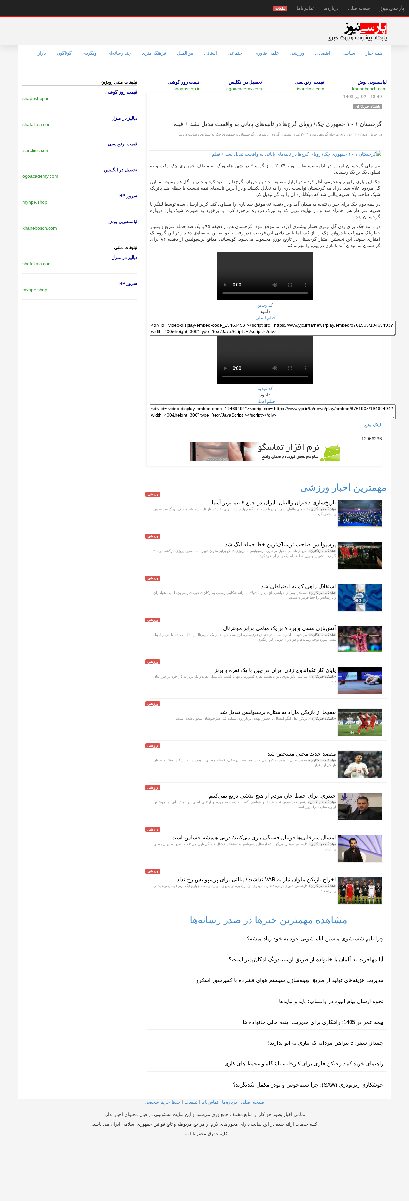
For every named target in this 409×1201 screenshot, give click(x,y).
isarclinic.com (310, 88)
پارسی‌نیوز (392, 8)
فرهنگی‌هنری (154, 53)
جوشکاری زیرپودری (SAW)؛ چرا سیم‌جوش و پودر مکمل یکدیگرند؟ (308, 1085)
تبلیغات (190, 1101)
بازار (42, 53)
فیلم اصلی (265, 317)
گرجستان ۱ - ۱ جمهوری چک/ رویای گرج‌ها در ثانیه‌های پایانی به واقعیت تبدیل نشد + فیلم (277, 124)
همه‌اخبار (374, 53)
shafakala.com (37, 124)
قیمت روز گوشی (184, 82)
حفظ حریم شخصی (163, 1101)
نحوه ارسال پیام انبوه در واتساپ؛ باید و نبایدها (331, 1001)
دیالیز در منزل (124, 118)
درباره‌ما (330, 8)
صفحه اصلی (252, 1101)
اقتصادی (322, 53)
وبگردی (89, 53)
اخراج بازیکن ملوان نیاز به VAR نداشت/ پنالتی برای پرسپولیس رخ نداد (256, 880)
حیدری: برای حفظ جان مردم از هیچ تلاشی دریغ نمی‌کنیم (272, 796)
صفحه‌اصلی (359, 8)
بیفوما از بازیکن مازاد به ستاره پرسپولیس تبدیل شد (278, 712)
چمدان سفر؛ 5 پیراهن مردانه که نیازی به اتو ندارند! (325, 1043)
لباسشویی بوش (372, 82)
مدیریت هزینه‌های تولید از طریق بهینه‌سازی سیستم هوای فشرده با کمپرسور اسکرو (289, 980)
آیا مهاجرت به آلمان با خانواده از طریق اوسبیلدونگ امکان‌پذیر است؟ (306, 959)
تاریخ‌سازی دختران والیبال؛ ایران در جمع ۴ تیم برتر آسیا (274, 503)
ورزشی (297, 53)
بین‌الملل (185, 53)
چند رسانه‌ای (119, 53)
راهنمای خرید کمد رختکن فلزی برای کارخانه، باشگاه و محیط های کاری (303, 1064)
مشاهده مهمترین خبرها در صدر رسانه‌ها (268, 920)
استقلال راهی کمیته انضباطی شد (298, 586)
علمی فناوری (266, 53)
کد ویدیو (265, 305)
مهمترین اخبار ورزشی (343, 487)
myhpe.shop (34, 202)
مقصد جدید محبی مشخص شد (301, 754)
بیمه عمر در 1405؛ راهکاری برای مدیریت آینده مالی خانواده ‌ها (313, 1022)
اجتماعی (235, 53)
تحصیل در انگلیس (245, 82)
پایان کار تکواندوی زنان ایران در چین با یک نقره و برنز (275, 670)
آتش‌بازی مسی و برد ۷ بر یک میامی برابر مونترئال (279, 628)
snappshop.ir (187, 88)
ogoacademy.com (244, 88)
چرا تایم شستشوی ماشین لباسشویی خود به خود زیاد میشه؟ (315, 939)
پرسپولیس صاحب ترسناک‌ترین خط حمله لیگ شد (280, 545)
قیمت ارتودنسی (309, 82)
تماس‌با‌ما (305, 8)
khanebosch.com (369, 88)
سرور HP (128, 195)
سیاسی (348, 53)
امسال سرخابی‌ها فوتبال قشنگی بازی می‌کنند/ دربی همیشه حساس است (253, 838)
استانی (210, 53)
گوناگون (64, 53)
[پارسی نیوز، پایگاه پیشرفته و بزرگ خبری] (357, 31)
